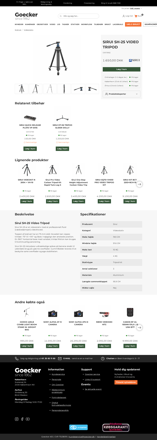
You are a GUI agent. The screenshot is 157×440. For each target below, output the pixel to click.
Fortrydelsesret (59, 397)
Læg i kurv (121, 69)
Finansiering (89, 3)
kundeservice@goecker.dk (82, 437)
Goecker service (92, 374)
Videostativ (28, 30)
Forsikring (67, 3)
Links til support (92, 379)
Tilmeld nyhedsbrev (126, 382)
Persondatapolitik (60, 410)
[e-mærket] (78, 427)
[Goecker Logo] (26, 16)
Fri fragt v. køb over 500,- (24, 3)
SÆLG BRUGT (133, 24)
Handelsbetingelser (106, 437)
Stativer (18, 30)
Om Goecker (58, 385)
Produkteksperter (117, 94)
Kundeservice (58, 374)
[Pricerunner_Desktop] (115, 427)
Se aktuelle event (93, 389)
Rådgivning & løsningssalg (46, 3)
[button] (132, 8)
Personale (56, 379)
